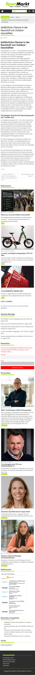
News (3, 169)
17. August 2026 (6, 288)
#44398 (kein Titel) (8, 658)
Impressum (6, 663)
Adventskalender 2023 (9, 659)
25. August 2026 (6, 251)
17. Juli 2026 (5, 553)
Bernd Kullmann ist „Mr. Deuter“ (27, 175)
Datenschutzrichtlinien (9, 661)
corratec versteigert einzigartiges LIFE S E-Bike (14, 331)
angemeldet (9, 306)
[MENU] (33, 11)
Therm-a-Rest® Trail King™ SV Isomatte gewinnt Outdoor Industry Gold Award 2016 (9, 176)
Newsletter (6, 665)
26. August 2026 (6, 212)
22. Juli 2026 (5, 462)
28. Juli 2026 (5, 408)
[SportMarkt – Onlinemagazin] (2, 11)
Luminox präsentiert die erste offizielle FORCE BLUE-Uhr (17, 336)
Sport (13, 212)
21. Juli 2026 (5, 509)
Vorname (3, 354)
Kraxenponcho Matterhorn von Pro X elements (17, 636)
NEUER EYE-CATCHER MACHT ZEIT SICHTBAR (17, 630)
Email (2, 360)
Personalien (4, 425)
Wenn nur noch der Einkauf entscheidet (11, 324)
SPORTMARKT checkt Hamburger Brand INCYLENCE (15, 319)
